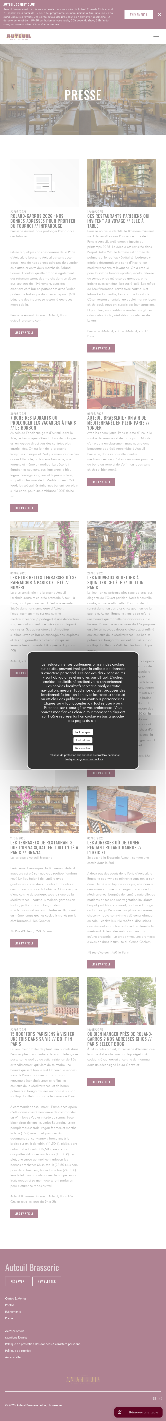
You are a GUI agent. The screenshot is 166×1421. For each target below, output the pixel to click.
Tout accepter (83, 732)
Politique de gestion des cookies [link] (84, 759)
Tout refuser (83, 740)
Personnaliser (83, 748)
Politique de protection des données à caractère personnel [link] (84, 755)
